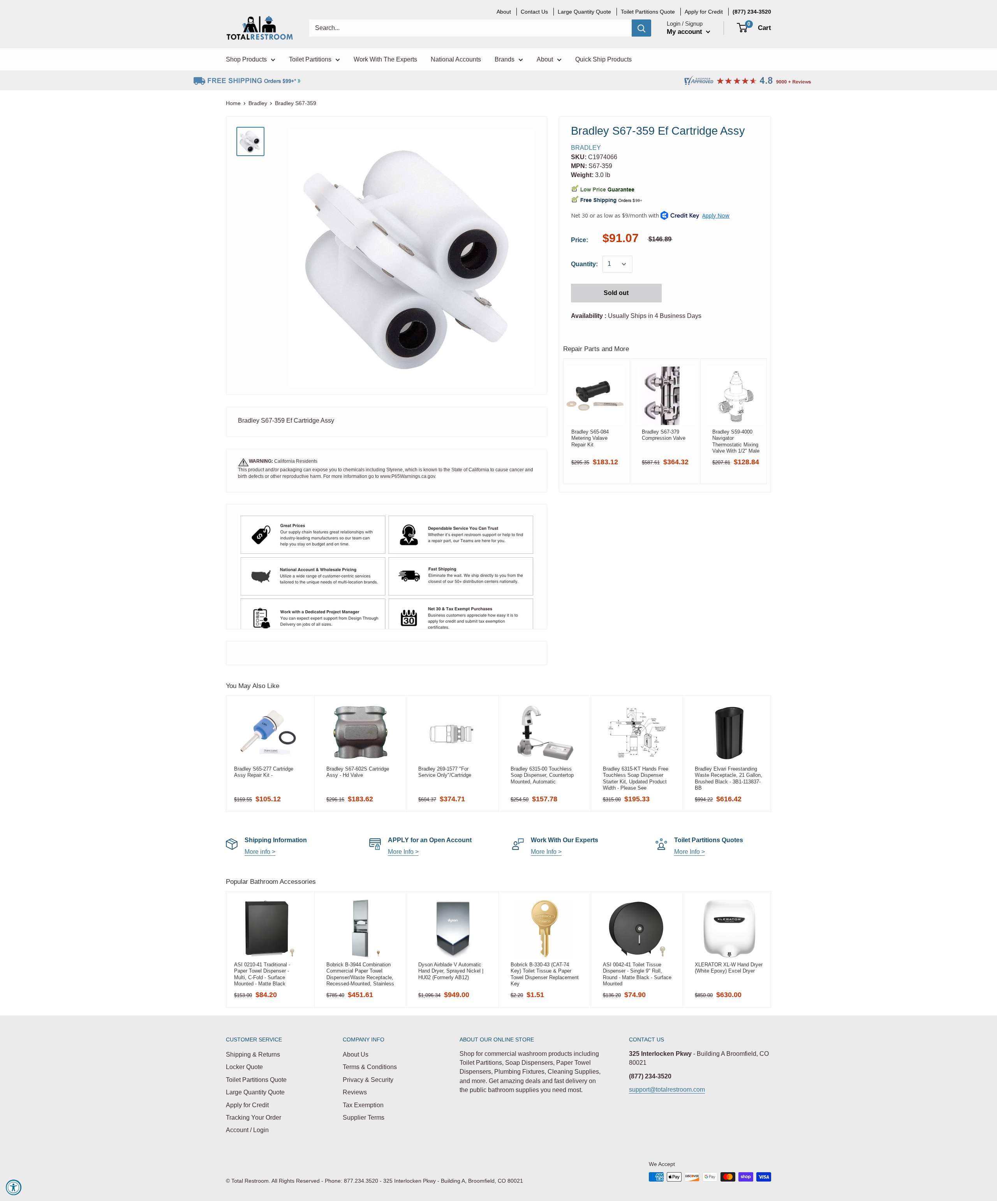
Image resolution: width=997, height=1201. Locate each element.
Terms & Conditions (370, 1067)
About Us (355, 1054)
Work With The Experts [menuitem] (385, 59)
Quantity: (584, 264)
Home (233, 103)
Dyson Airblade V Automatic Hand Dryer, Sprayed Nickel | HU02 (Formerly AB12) (450, 971)
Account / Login (247, 1130)
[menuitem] (752, 12)
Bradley (257, 103)
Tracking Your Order (253, 1117)
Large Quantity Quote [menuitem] (584, 12)
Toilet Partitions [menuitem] (310, 59)
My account (685, 31)
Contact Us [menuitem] (534, 12)
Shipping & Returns (253, 1054)
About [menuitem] (504, 12)
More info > (260, 851)
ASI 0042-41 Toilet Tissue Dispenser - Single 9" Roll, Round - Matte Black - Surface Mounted (637, 974)
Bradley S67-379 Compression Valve (663, 435)
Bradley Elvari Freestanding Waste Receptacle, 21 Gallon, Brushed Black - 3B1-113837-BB (728, 778)
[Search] (641, 28)
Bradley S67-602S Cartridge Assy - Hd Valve (357, 772)
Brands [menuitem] (504, 59)
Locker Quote (244, 1067)
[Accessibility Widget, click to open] (13, 1187)
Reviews (355, 1092)
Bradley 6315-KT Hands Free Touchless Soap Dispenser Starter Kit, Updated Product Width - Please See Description (635, 778)
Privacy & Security (368, 1079)
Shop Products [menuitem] (246, 59)
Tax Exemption (363, 1105)
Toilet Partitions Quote (256, 1079)
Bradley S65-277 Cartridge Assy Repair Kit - (263, 772)
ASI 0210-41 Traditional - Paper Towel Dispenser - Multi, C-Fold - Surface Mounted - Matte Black (262, 974)
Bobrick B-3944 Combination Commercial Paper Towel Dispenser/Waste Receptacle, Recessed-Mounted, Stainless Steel (360, 974)
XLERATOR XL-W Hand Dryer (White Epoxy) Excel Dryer (729, 968)
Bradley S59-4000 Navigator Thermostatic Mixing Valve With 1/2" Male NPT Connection (735, 441)
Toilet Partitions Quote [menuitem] (648, 12)
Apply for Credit (247, 1105)
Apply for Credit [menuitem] (704, 12)
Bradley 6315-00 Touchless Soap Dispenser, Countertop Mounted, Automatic (542, 775)
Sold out (616, 293)
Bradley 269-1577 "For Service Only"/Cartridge (444, 772)
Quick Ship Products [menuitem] (603, 59)
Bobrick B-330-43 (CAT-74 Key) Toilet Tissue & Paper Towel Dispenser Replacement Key (545, 974)
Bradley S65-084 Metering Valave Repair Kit (590, 438)
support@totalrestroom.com (667, 1089)
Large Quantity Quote (255, 1092)
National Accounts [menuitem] (456, 59)
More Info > (403, 851)
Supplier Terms (363, 1117)
